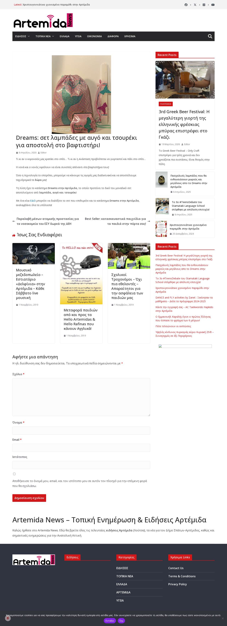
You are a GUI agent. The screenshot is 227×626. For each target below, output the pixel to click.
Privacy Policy (177, 584)
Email (17, 440)
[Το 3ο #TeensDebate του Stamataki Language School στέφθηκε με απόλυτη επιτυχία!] (162, 208)
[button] (28, 36)
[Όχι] (222, 618)
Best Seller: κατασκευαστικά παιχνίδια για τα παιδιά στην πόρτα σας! (115, 221)
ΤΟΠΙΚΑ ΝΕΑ (43, 36)
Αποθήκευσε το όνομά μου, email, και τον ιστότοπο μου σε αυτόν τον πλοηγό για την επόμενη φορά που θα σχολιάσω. (79, 483)
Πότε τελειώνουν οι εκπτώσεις (173, 326)
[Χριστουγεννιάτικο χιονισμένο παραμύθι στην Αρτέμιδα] (161, 229)
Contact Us (176, 568)
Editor (44, 152)
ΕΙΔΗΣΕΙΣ (20, 36)
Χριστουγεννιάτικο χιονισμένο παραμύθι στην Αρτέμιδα (56, 4)
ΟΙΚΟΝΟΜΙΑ (94, 36)
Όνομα (18, 422)
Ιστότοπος (19, 457)
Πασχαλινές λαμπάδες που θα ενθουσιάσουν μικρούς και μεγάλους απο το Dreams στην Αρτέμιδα (188, 181)
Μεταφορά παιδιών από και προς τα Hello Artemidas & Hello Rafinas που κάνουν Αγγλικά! (81, 319)
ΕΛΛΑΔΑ (64, 36)
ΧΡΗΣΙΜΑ (129, 36)
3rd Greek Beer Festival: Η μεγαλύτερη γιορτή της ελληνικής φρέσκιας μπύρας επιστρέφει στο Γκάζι (184, 124)
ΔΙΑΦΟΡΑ (113, 36)
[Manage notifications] (8, 618)
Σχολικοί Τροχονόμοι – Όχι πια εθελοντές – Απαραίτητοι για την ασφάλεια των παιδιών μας (127, 286)
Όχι (121, 620)
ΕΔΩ (33, 200)
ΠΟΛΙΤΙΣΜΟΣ (165, 104)
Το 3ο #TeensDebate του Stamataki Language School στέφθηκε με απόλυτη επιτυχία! (190, 205)
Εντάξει (110, 620)
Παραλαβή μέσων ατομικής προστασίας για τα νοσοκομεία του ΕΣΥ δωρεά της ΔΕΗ (48, 221)
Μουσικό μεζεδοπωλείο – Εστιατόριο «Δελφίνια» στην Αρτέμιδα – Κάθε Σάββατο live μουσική (30, 284)
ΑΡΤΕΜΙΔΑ (123, 592)
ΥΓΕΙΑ (78, 36)
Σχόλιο (18, 374)
